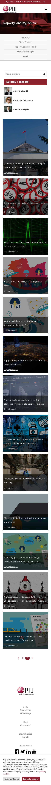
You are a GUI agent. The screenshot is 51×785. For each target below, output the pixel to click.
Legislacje (25, 37)
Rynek (25, 56)
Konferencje (25, 713)
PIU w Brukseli (25, 42)
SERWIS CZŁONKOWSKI (32, 1)
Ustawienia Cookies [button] (12, 779)
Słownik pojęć (25, 734)
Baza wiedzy (25, 710)
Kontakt (25, 737)
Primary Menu (46, 9)
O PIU (25, 707)
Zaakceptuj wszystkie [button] (30, 779)
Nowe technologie (25, 52)
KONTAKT (19, 1)
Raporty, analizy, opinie (25, 47)
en (44, 1)
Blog (25, 722)
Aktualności (25, 725)
